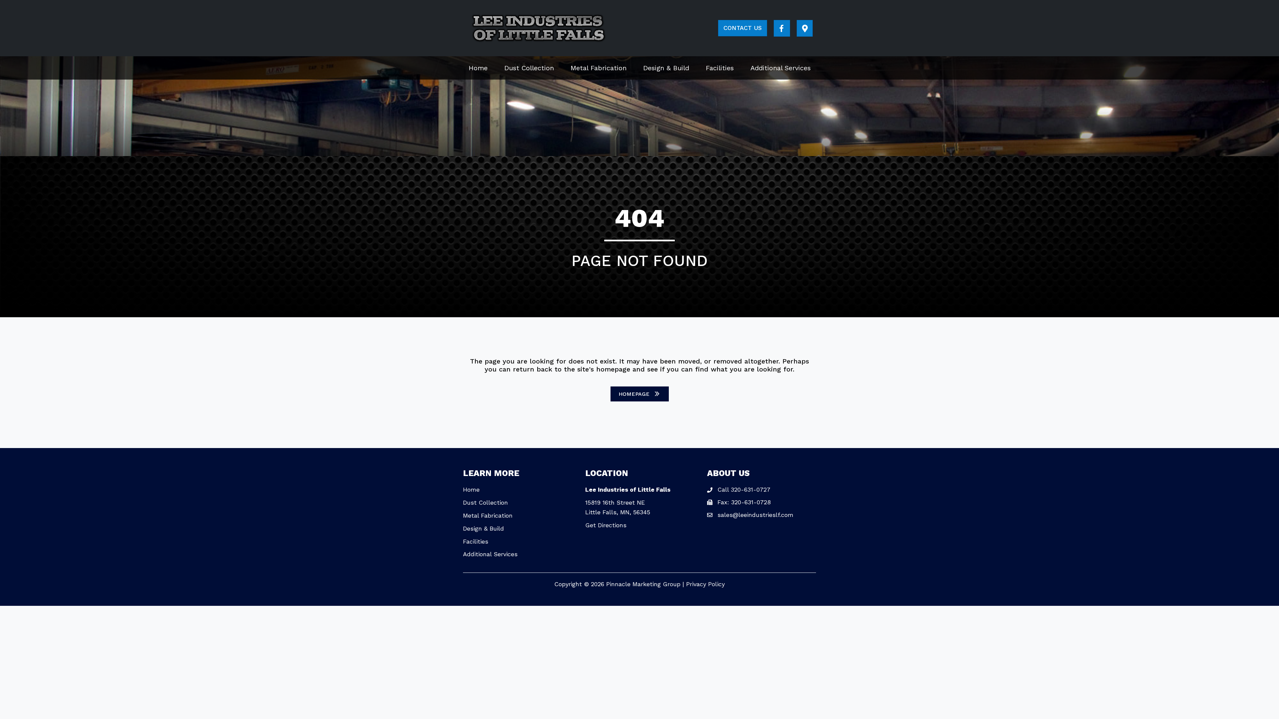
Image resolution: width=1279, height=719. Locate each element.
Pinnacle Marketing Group (643, 584)
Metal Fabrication (488, 515)
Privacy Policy (705, 584)
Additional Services (490, 554)
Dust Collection (485, 502)
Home (471, 489)
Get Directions (606, 525)
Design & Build (483, 528)
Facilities (475, 541)
